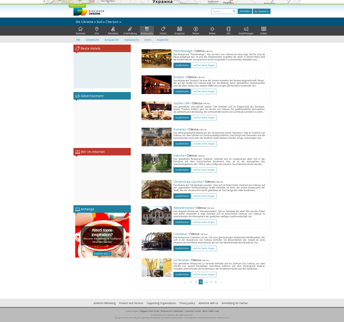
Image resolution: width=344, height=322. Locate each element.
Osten (147, 39)
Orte (96, 33)
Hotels (163, 33)
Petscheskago (182, 51)
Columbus (180, 234)
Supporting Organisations (161, 303)
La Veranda (181, 260)
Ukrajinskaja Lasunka (187, 182)
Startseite (80, 33)
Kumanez (179, 129)
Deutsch (262, 11)
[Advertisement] (102, 122)
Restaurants (147, 33)
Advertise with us (208, 303)
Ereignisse (180, 33)
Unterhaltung (130, 33)
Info (229, 33)
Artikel (263, 33)
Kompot (178, 77)
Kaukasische (131, 39)
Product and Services (131, 303)
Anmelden (245, 11)
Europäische (112, 39)
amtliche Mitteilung (105, 303)
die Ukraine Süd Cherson (97, 22)
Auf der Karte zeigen (204, 65)
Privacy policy (187, 303)
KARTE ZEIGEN (77, 5)
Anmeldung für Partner (235, 303)
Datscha (178, 155)
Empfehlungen (246, 33)
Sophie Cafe (181, 103)
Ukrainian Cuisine (193, 311)
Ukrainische (92, 39)
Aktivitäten (113, 33)
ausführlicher (182, 65)
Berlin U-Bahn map (211, 311)
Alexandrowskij (183, 208)
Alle (78, 39)
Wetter (212, 33)
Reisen (196, 33)
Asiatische (162, 39)
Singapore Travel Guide (149, 311)
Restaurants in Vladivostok (172, 311)
